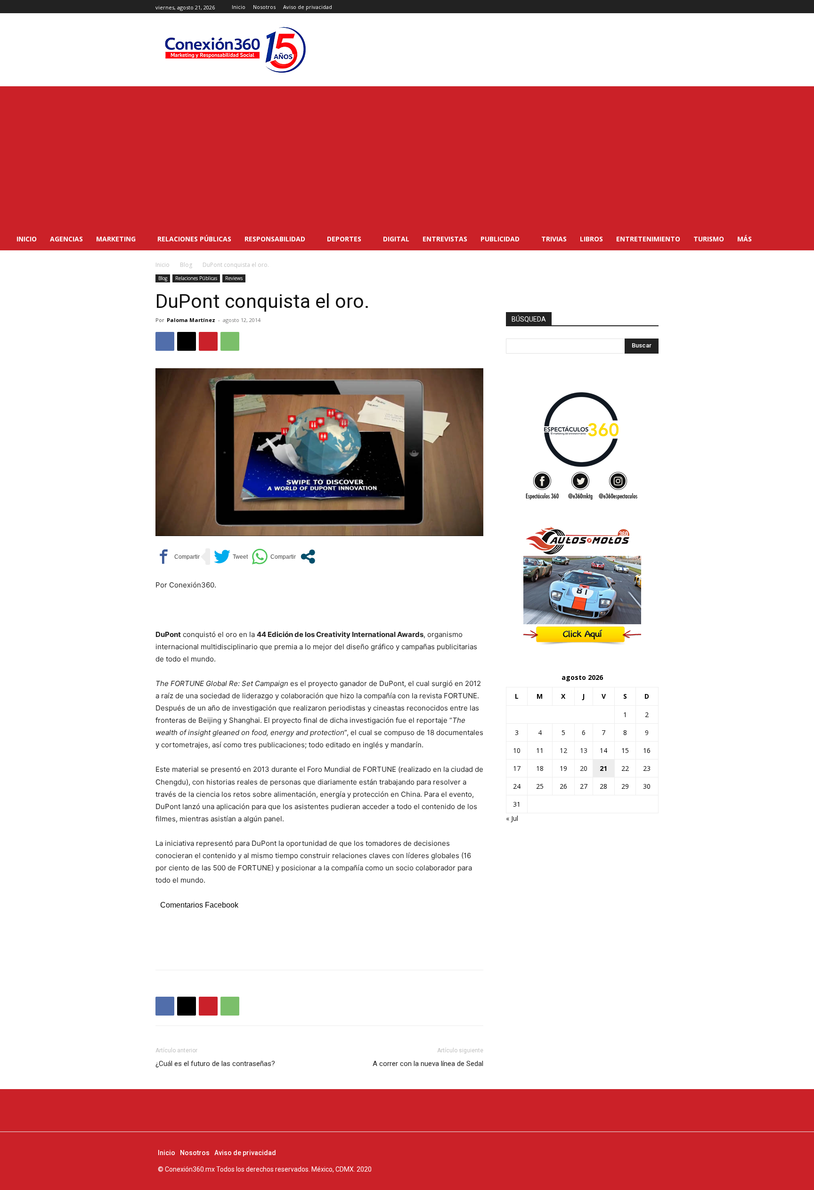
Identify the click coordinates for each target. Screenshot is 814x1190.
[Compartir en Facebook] (177, 556)
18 (540, 768)
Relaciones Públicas (196, 278)
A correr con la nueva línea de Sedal (428, 1063)
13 (583, 750)
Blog (186, 265)
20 (583, 768)
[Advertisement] (407, 157)
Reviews (234, 278)
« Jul (512, 818)
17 (517, 768)
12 (563, 750)
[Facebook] (632, 6)
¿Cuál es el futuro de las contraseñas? (215, 1063)
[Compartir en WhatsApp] (274, 556)
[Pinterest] (208, 341)
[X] (653, 6)
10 (517, 750)
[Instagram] (642, 6)
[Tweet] (231, 556)
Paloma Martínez (191, 319)
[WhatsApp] (229, 341)
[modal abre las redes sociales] (308, 556)
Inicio (162, 265)
